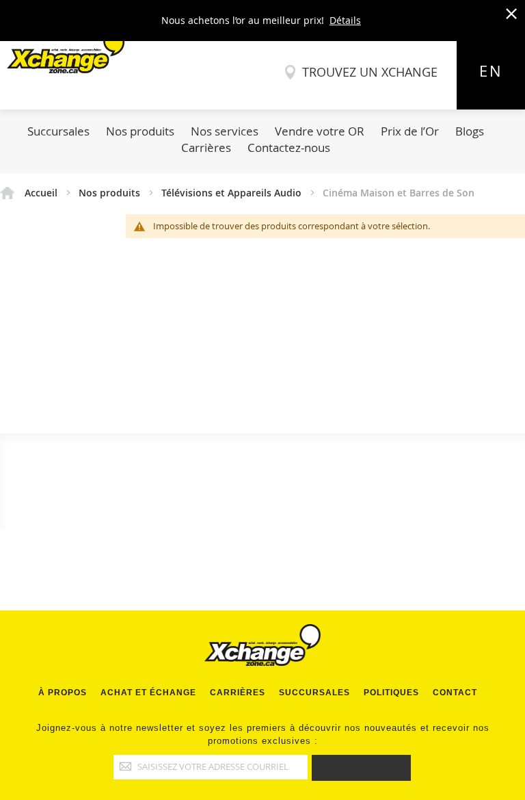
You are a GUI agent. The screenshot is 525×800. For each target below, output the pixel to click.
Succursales (58, 131)
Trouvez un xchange (370, 72)
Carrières (206, 147)
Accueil (42, 193)
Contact (455, 692)
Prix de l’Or (410, 131)
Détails (345, 20)
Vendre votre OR (319, 131)
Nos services (224, 131)
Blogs (469, 131)
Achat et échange (148, 692)
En (491, 71)
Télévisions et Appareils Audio (232, 193)
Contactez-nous (288, 147)
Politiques (391, 692)
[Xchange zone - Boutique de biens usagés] (62, 69)
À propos (62, 692)
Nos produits (140, 131)
